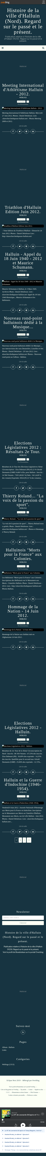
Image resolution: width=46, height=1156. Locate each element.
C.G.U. (8, 1092)
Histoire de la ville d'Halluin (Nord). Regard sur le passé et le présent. (23, 21)
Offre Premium (34, 1092)
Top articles (23, 1089)
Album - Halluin (8, 1047)
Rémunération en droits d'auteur (20, 1092)
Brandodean (20, 952)
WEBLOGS (23, 97)
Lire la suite (23, 126)
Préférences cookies (32, 1095)
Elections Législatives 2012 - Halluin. (23, 727)
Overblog (35, 1080)
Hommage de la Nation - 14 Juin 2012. (23, 611)
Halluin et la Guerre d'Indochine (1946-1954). (23, 784)
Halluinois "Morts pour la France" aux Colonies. (23, 554)
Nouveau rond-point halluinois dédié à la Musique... (23, 322)
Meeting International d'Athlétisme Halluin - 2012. (23, 89)
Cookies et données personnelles (16, 1095)
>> (29, 840)
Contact (30, 1089)
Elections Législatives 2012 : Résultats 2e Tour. (23, 447)
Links (4, 1050)
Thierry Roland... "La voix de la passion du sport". (23, 500)
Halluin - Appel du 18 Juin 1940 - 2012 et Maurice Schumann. (23, 261)
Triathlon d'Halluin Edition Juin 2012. (23, 209)
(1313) (8, 1064)
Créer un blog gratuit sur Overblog (9, 1089)
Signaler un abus (39, 1089)
